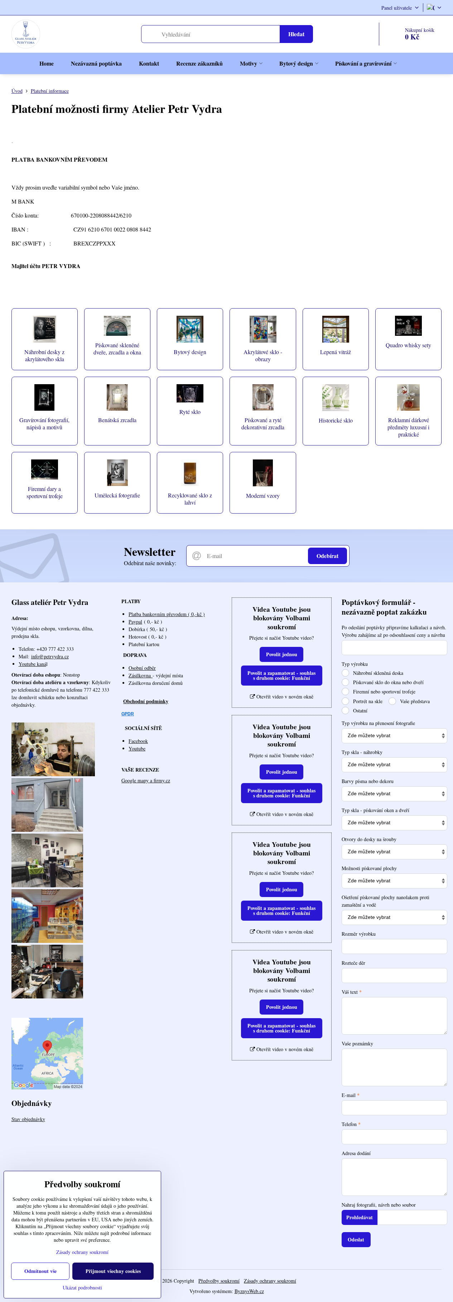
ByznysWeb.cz (249, 1291)
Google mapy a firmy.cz (145, 780)
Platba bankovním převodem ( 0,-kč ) (167, 614)
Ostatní (359, 710)
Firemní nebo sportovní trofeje (383, 691)
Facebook (138, 741)
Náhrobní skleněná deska (377, 672)
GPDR (127, 713)
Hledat (296, 34)
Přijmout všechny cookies (113, 1271)
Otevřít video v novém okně (284, 696)
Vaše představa (414, 701)
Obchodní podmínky (145, 701)
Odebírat (327, 556)
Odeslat (356, 1239)
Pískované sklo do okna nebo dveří (388, 682)
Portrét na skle (367, 701)
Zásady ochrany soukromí (270, 1280)
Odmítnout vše (40, 1271)
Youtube (137, 748)
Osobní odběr (142, 667)
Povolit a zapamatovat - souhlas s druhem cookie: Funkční (281, 675)
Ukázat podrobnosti (82, 1287)
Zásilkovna (141, 675)
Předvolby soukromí (219, 1280)
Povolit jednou (281, 654)
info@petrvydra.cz (50, 656)
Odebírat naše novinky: (150, 563)
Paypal (135, 621)
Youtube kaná (32, 663)
